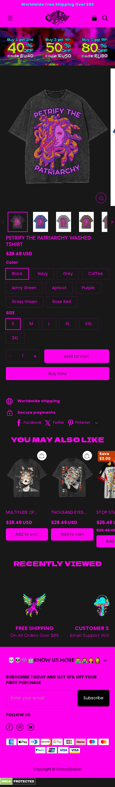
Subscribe (93, 698)
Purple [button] (88, 288)
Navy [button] (43, 273)
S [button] (13, 324)
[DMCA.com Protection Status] (18, 783)
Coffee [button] (95, 273)
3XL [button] (15, 338)
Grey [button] (68, 273)
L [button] (49, 324)
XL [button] (67, 324)
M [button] (31, 324)
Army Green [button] (24, 288)
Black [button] (17, 273)
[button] (10, 18)
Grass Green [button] (24, 302)
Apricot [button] (59, 288)
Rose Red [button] (61, 302)
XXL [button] (88, 324)
